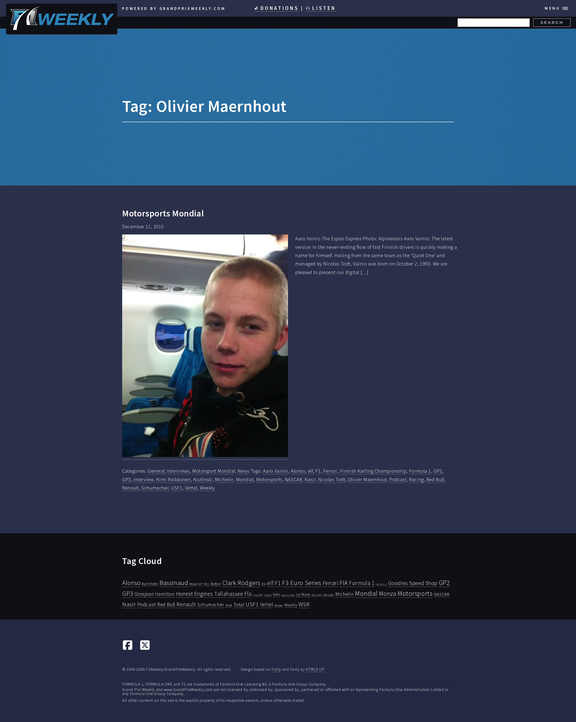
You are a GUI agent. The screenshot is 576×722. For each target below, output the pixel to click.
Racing (416, 479)
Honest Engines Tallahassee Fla (214, 593)
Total (238, 604)
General (156, 471)
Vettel (191, 488)
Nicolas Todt (331, 479)
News (243, 471)
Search (551, 22)
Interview (143, 479)
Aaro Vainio (275, 471)
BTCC (206, 584)
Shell (228, 605)
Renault (130, 488)
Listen (323, 8)
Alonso (298, 471)
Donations (278, 8)
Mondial (245, 479)
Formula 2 (381, 584)
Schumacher (155, 488)
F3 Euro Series (301, 583)
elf (310, 471)
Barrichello (150, 584)
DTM (263, 584)
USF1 (176, 488)
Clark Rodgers (241, 583)
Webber (278, 605)
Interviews (178, 471)
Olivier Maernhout (367, 479)
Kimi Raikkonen (173, 479)
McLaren (317, 594)
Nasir (310, 479)
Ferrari (330, 471)
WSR (304, 604)
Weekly (207, 488)
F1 (318, 471)
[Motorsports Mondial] (205, 347)
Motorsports (269, 479)
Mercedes (328, 594)
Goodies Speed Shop (412, 583)
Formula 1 (420, 471)
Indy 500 (257, 594)
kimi (276, 594)
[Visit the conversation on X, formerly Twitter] (145, 649)
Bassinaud (174, 582)
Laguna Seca (288, 594)
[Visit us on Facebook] (127, 649)
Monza (387, 594)
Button (216, 583)
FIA (344, 583)
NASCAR (293, 479)
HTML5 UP (315, 669)
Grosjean (144, 594)
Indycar (268, 595)
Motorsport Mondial (213, 471)
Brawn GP (196, 584)
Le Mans (303, 594)
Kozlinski (203, 479)
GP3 (126, 479)
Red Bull (435, 479)
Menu (552, 8)
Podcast (398, 479)
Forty (276, 669)
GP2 (438, 471)
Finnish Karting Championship (373, 471)
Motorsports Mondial (163, 213)
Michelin (224, 479)
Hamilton (165, 594)
